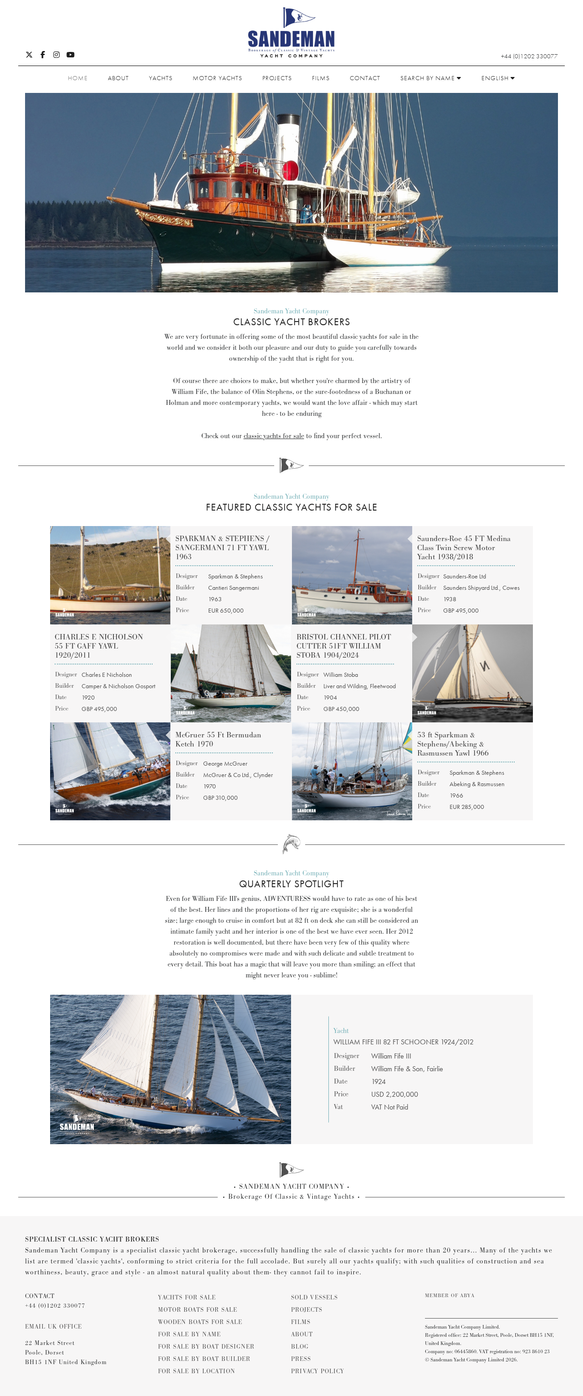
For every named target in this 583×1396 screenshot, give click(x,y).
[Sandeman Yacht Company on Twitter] (29, 55)
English (496, 78)
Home (78, 78)
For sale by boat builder (204, 1359)
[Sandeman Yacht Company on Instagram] (56, 55)
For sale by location (196, 1371)
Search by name (428, 78)
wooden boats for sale (200, 1322)
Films (321, 78)
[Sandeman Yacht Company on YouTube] (70, 55)
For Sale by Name (189, 1334)
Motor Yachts (217, 78)
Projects (277, 78)
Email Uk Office (53, 1327)
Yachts (161, 78)
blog (300, 1347)
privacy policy (317, 1371)
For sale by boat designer (206, 1347)
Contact (365, 78)
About (118, 78)
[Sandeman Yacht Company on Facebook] (42, 55)
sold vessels (314, 1298)
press (301, 1359)
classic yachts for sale (274, 436)
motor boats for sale (197, 1310)
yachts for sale (187, 1298)
